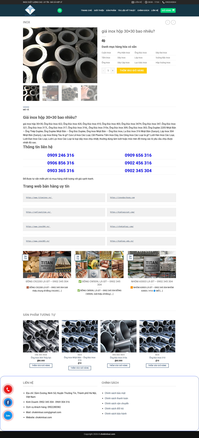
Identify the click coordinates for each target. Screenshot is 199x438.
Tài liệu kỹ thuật (126, 10)
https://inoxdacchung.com (122, 198)
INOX (26, 22)
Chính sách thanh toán (116, 398)
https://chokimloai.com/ (122, 227)
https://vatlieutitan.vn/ (39, 212)
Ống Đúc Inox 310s (118, 358)
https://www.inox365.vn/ (38, 241)
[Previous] (28, 55)
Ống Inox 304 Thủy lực (41, 358)
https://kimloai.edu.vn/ (122, 241)
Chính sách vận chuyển (117, 403)
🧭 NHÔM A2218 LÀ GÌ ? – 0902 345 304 (109, 283)
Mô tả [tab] (26, 110)
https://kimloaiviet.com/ (122, 212)
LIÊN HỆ (154, 10)
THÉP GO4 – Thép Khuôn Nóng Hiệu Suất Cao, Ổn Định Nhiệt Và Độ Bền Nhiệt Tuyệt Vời (162, 284)
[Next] (92, 55)
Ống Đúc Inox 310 (157, 358)
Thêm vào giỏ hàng (132, 70)
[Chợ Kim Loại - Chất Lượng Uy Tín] (38, 10)
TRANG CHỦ (86, 10)
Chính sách (143, 10)
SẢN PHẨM (111, 10)
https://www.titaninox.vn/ (39, 198)
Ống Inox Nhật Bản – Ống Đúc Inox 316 (79, 359)
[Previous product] (173, 22)
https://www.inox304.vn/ (38, 227)
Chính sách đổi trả (114, 408)
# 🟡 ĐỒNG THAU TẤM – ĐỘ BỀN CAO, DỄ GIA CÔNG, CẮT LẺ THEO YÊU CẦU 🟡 (57, 284)
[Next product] (167, 22)
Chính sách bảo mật (115, 393)
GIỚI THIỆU (99, 10)
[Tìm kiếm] (59, 10)
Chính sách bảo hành (116, 413)
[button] (168, 10)
